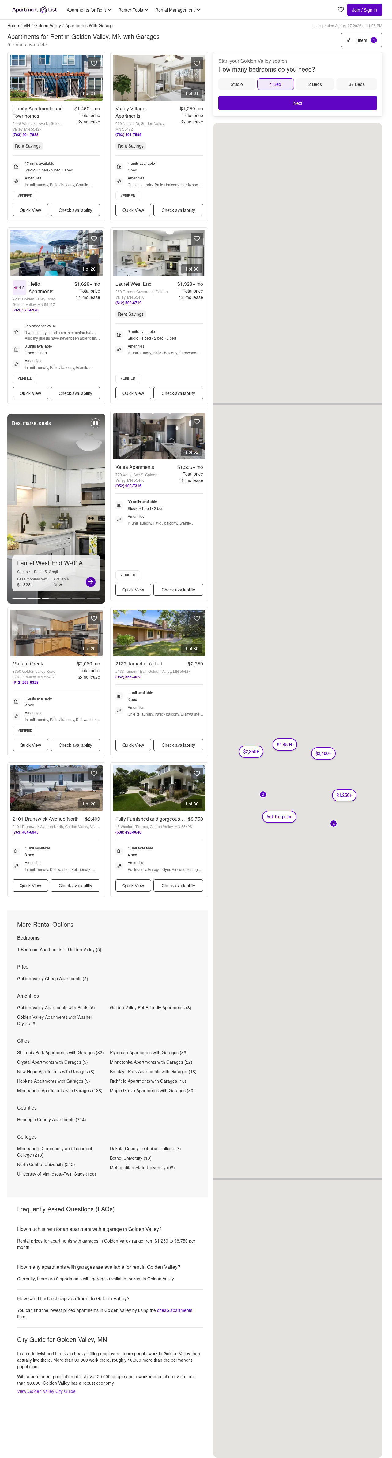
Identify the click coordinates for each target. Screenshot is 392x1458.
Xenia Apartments (134, 466)
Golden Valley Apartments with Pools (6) (56, 1007)
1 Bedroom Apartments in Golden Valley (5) (59, 949)
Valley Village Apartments (130, 112)
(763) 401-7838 (26, 134)
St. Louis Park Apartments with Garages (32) (60, 1052)
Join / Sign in (364, 10)
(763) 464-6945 (26, 832)
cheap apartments (174, 1310)
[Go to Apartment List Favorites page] (341, 10)
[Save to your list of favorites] (94, 63)
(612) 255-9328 (26, 682)
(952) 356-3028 (128, 676)
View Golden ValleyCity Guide (46, 1391)
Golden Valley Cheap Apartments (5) (52, 978)
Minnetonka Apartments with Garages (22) (151, 1062)
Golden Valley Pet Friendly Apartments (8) (150, 1007)
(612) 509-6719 (128, 302)
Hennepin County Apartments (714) (51, 1119)
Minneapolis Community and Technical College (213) (54, 1151)
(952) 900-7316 (128, 485)
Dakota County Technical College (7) (145, 1148)
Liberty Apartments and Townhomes (38, 112)
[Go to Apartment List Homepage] (34, 10)
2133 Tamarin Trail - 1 (139, 663)
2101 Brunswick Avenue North (46, 818)
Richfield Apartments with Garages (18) (148, 1081)
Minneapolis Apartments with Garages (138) (60, 1090)
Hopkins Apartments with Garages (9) (53, 1081)
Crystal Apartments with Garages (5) (52, 1062)
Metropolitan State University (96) (142, 1167)
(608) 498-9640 (128, 832)
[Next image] (98, 78)
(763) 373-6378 (26, 310)
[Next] (91, 582)
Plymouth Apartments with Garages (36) (149, 1052)
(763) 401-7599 (128, 134)
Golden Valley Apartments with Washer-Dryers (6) (55, 1020)
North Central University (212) (46, 1164)
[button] (285, 744)
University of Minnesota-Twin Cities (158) (56, 1174)
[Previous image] (15, 78)
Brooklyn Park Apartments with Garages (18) (153, 1071)
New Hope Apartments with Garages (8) (56, 1071)
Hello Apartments (40, 287)
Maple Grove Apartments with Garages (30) (152, 1090)
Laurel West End (133, 283)
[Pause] (95, 426)
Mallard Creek (28, 663)
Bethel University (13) (131, 1158)
